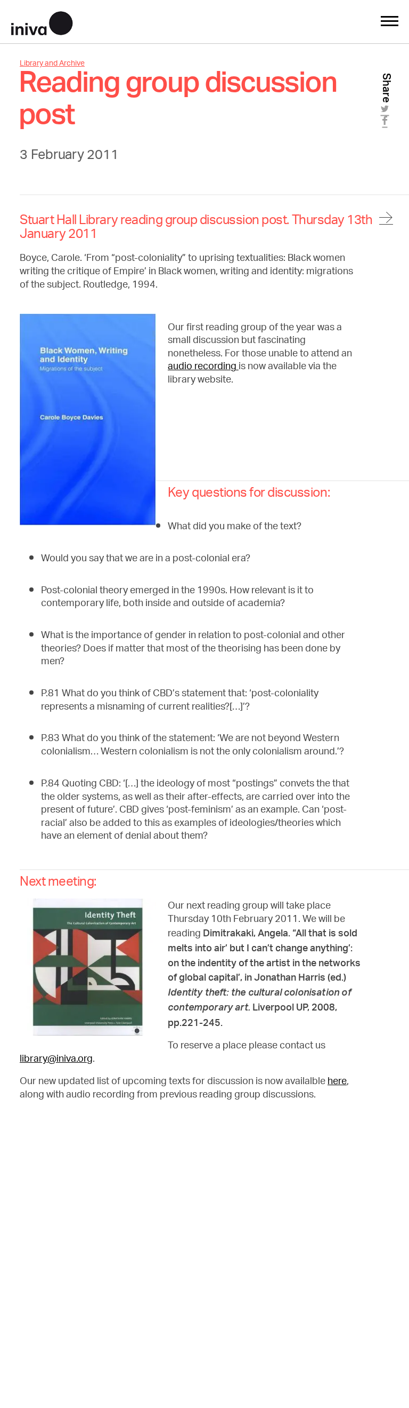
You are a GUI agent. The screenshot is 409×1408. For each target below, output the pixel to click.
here (337, 1082)
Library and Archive (52, 63)
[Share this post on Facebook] (386, 124)
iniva (42, 21)
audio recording (203, 367)
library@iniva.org (56, 1059)
